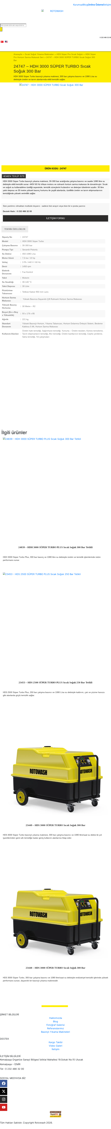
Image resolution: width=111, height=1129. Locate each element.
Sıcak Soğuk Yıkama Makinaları (39, 54)
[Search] (1, 29)
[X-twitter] (3, 1091)
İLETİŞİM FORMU (55, 218)
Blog (85, 4)
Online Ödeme (95, 4)
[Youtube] (3, 1107)
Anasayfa (18, 54)
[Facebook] (3, 1083)
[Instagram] (3, 1099)
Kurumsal (78, 4)
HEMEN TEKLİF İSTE (14, 176)
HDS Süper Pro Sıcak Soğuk (70, 54)
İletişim (107, 4)
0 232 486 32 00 (105, 37)
